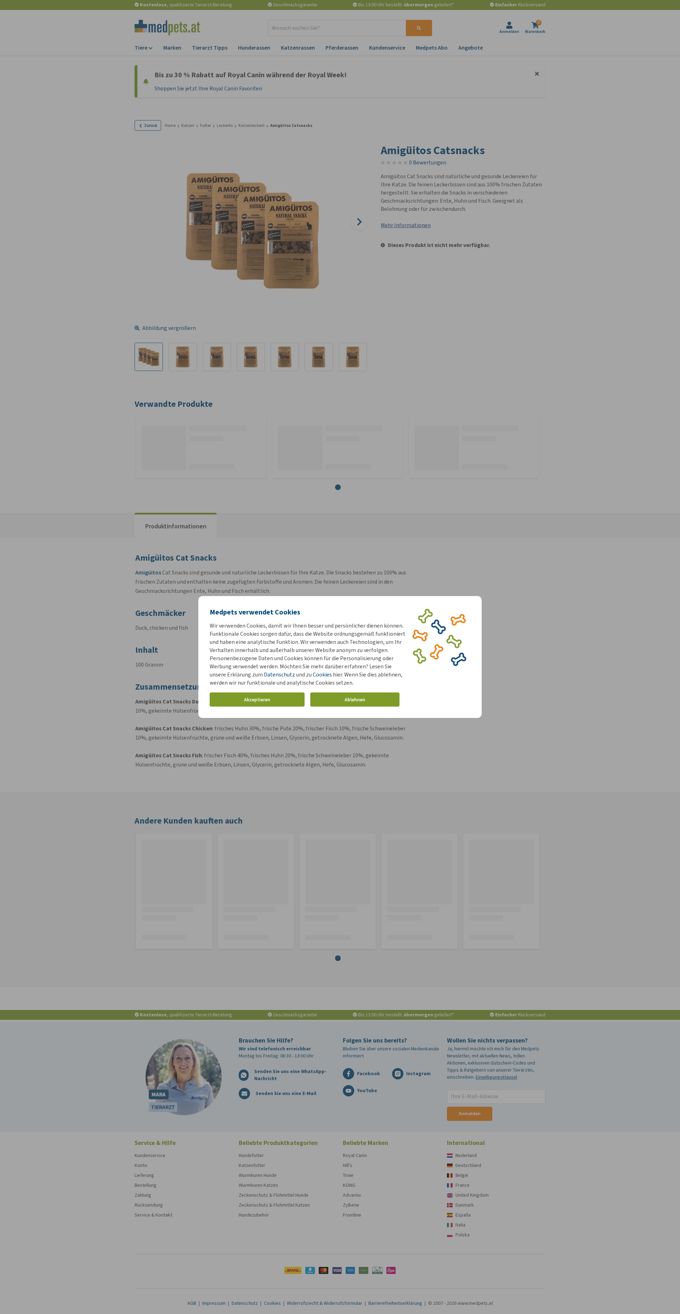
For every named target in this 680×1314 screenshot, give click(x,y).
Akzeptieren (257, 699)
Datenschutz (279, 674)
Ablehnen (355, 699)
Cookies (322, 674)
